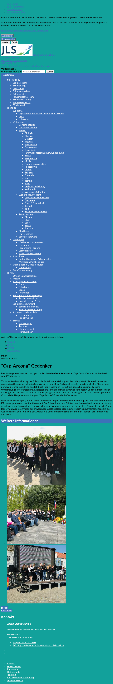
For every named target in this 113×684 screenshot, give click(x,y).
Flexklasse (24, 231)
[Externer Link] (59, 650)
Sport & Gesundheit (35, 203)
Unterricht (18, 121)
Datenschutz (13, 671)
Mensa (16, 278)
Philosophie (31, 166)
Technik (28, 180)
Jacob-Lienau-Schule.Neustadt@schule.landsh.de (26, 65)
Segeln (22, 289)
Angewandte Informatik (37, 197)
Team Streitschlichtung (30, 309)
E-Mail (14, 42)
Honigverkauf (26, 331)
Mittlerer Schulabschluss (31, 261)
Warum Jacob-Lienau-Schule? (28, 264)
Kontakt (11, 663)
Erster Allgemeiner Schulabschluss (36, 259)
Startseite (12, 342)
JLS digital (18, 110)
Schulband (24, 287)
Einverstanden (8, 39)
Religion (29, 172)
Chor (27, 219)
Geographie (31, 147)
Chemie (29, 135)
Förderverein (19, 105)
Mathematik (31, 158)
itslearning (24, 119)
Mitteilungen (25, 323)
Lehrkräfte (18, 88)
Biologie (29, 133)
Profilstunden (26, 214)
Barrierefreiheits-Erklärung (20, 677)
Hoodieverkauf (26, 328)
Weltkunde (30, 189)
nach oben (6, 610)
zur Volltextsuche (16, 12)
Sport (27, 177)
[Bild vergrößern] (59, 455)
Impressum (12, 669)
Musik (28, 161)
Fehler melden (14, 666)
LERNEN (11, 107)
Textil (27, 183)
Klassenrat (24, 245)
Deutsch (29, 138)
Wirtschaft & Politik (35, 191)
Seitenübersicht (15, 680)
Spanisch (29, 175)
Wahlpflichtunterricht (30, 194)
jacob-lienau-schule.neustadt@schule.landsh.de (38, 645)
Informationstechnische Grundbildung (44, 152)
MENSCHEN (13, 79)
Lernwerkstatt (26, 250)
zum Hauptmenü (15, 6)
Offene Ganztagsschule (24, 275)
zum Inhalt (12, 3)
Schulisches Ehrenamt (24, 303)
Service (16, 320)
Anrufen (5, 42)
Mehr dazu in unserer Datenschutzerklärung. (24, 30)
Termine (23, 326)
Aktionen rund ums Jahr (25, 312)
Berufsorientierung (22, 270)
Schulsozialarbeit (21, 91)
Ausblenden (7, 36)
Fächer (22, 130)
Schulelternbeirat (21, 102)
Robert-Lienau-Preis (29, 301)
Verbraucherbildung (35, 186)
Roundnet (24, 292)
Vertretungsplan (27, 124)
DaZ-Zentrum (26, 233)
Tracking (11, 674)
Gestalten (30, 200)
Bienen (28, 217)
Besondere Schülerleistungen (27, 295)
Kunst (28, 155)
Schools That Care (28, 236)
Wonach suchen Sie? (11, 71)
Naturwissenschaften (35, 163)
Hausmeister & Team (23, 96)
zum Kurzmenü (14, 9)
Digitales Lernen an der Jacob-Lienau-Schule (41, 113)
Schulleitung (19, 85)
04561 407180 (8, 63)
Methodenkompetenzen (31, 242)
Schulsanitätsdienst (29, 306)
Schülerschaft (20, 82)
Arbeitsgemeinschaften (24, 281)
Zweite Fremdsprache (36, 211)
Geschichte (30, 149)
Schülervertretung (22, 99)
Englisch (29, 141)
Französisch (31, 144)
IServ (21, 116)
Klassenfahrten (26, 315)
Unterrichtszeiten (28, 127)
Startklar (29, 228)
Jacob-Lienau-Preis (28, 298)
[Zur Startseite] (1, 74)
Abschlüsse (18, 256)
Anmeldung (25, 267)
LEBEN (10, 273)
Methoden (18, 239)
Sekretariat (18, 93)
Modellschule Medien (30, 253)
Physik (28, 169)
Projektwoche (26, 317)
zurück (4, 607)
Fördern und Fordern (29, 247)
